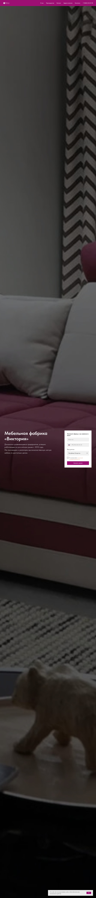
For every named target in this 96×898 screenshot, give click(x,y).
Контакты (77, 3)
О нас (42, 3)
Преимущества (50, 3)
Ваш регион (70, 449)
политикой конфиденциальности (76, 458)
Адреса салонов (68, 3)
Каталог (59, 3)
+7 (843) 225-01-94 (88, 3)
